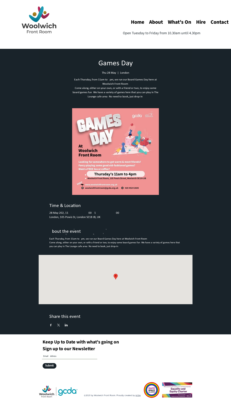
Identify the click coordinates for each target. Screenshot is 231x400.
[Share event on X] (58, 325)
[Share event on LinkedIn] (66, 325)
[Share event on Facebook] (50, 325)
